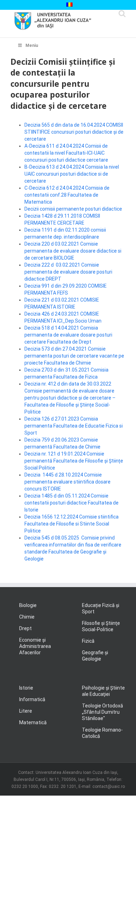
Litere (25, 711)
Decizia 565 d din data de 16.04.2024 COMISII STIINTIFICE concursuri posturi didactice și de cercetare (73, 132)
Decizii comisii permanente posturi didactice (73, 209)
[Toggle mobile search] (122, 13)
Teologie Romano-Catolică (102, 733)
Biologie (28, 605)
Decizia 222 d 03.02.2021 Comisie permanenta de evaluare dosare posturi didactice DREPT (68, 272)
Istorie (26, 688)
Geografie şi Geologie (95, 656)
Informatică (32, 699)
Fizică (88, 641)
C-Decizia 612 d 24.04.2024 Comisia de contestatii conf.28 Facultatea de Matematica (66, 195)
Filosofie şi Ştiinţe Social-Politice (101, 626)
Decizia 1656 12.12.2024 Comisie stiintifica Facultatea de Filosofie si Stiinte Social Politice (71, 524)
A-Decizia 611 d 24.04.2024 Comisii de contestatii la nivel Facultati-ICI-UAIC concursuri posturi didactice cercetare (66, 153)
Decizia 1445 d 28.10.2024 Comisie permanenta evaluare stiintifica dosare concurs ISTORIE (67, 482)
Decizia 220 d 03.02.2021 (52, 244)
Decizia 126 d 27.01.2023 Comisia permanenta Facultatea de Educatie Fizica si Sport (73, 426)
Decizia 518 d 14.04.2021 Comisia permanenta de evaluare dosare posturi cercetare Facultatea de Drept (68, 335)
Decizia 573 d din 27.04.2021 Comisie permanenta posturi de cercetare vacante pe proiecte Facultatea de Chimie (74, 356)
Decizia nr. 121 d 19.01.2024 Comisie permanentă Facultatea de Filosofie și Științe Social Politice (73, 461)
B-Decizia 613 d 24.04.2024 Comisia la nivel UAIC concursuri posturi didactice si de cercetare (71, 174)
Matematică (33, 722)
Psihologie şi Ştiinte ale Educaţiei (103, 691)
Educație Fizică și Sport (100, 608)
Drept (25, 628)
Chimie (27, 617)
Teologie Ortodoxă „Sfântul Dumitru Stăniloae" (102, 712)
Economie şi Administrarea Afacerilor (35, 646)
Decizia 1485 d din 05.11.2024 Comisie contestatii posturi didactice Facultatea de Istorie (71, 503)
